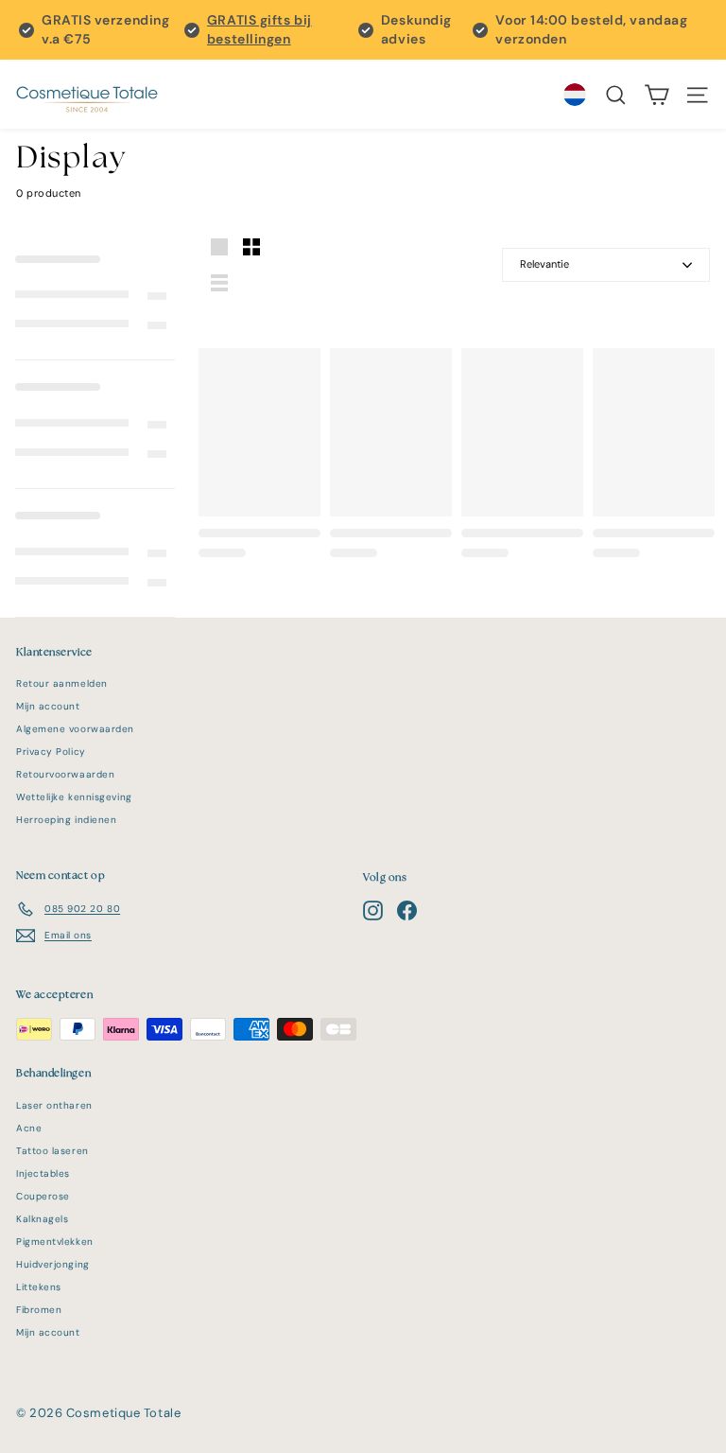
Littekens (38, 1287)
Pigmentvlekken (55, 1241)
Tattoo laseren (52, 1151)
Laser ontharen (54, 1105)
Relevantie (544, 264)
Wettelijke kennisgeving (74, 797)
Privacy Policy (51, 751)
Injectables (43, 1173)
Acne (29, 1128)
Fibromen (38, 1310)
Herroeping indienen (66, 820)
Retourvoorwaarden (65, 774)
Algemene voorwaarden (75, 729)
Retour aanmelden (62, 683)
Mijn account (48, 706)
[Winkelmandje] (656, 95)
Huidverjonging (53, 1264)
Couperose (43, 1196)
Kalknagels (42, 1219)
